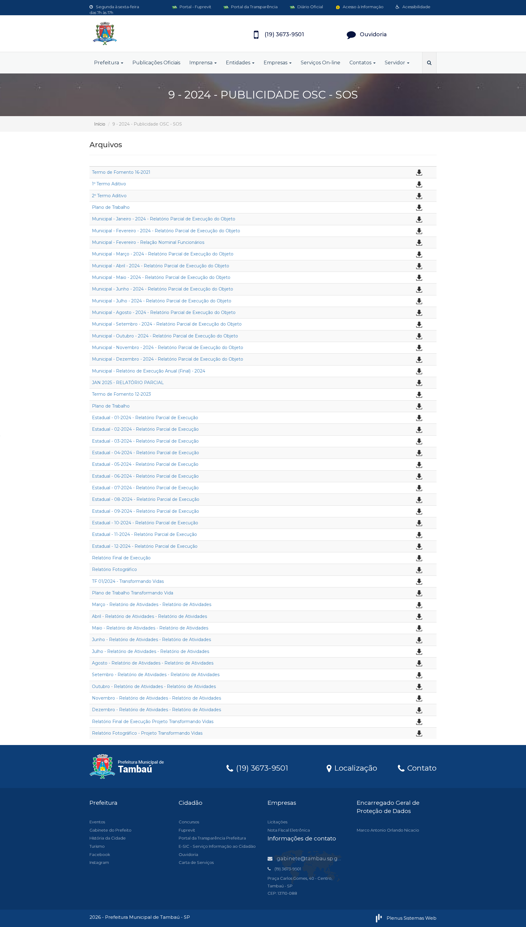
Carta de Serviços (196, 862)
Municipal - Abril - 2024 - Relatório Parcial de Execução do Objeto (160, 266)
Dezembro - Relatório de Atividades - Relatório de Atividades (156, 709)
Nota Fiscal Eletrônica (289, 830)
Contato (421, 767)
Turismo (97, 846)
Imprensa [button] (201, 63)
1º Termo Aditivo (109, 184)
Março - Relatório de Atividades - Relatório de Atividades (151, 604)
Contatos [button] (361, 63)
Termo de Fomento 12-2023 (121, 394)
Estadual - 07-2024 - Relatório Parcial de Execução (145, 487)
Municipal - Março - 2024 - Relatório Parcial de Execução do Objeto (162, 254)
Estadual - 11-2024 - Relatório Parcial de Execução (144, 534)
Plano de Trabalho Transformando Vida (132, 593)
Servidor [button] (395, 63)
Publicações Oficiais (156, 63)
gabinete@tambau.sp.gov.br (313, 858)
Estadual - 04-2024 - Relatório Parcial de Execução (145, 452)
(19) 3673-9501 (261, 767)
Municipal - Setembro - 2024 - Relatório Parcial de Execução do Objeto (167, 324)
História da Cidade (107, 838)
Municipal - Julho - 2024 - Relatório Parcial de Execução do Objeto (161, 301)
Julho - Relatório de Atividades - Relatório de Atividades (150, 651)
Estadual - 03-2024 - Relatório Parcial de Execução (145, 441)
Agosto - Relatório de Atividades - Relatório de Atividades (152, 663)
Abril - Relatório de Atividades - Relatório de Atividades (149, 616)
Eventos (97, 821)
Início (99, 124)
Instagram (99, 862)
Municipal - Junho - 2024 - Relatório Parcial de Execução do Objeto (162, 289)
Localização (354, 767)
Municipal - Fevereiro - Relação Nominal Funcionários (148, 242)
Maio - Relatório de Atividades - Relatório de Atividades (150, 628)
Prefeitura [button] (107, 63)
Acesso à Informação (363, 6)
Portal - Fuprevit (195, 6)
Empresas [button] (276, 63)
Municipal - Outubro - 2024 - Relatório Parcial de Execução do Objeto (165, 336)
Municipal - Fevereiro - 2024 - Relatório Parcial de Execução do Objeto (166, 231)
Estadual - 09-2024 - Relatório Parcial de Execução (145, 511)
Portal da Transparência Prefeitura (212, 838)
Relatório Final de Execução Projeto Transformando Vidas (152, 721)
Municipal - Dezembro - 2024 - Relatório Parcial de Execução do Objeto (167, 359)
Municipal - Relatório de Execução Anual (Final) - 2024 (148, 371)
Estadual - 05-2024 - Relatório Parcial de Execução (145, 464)
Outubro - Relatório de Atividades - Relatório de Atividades (154, 686)
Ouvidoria (188, 854)
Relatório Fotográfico (114, 569)
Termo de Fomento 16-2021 (121, 172)
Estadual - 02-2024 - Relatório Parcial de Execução (145, 429)
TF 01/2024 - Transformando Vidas (128, 581)
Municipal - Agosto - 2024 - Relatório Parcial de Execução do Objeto (164, 312)
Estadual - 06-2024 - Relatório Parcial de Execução (145, 476)
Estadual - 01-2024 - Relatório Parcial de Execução (145, 417)
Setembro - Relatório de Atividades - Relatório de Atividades (155, 674)
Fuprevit (187, 830)
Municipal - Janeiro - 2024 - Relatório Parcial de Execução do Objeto (163, 219)
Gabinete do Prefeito (110, 830)
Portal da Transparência (254, 6)
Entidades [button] (238, 63)
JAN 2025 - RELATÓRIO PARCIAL (128, 382)
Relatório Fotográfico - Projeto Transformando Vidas (147, 733)
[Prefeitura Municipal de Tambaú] (144, 33)
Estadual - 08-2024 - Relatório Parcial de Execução (145, 499)
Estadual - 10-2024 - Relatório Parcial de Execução (145, 523)
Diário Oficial (309, 6)
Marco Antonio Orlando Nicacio (388, 830)
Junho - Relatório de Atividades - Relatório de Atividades (151, 639)
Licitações (277, 821)
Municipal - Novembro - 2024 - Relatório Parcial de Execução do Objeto (167, 347)
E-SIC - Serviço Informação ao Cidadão (217, 846)
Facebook (99, 854)
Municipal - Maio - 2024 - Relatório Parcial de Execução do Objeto (161, 277)
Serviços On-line (320, 63)
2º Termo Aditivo (109, 195)
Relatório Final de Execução (121, 558)
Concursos (189, 821)
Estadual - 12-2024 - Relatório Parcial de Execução (145, 546)
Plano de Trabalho (111, 207)
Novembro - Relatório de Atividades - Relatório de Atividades (156, 698)
